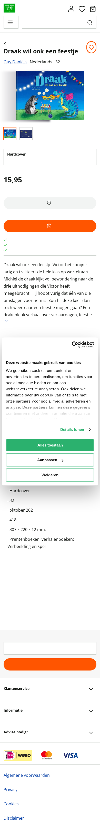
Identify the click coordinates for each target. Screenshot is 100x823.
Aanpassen (47, 460)
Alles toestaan (50, 445)
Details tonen (72, 429)
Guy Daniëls (15, 62)
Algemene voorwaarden (27, 775)
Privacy (10, 789)
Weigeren (50, 475)
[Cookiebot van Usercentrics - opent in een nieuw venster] (72, 344)
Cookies (11, 804)
